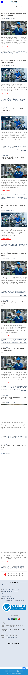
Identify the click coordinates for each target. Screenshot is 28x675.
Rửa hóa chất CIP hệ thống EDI (19, 387)
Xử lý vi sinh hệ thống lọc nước (18, 293)
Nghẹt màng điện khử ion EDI (17, 244)
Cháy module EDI (18, 51)
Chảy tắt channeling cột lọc (6, 99)
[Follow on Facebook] (9, 619)
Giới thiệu (4, 584)
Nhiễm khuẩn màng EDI (19, 292)
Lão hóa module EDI (8, 387)
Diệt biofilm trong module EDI (21, 291)
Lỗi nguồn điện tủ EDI (11, 52)
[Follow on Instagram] (12, 619)
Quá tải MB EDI (8, 568)
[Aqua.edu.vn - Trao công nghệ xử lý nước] (14, 2)
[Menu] (2, 2)
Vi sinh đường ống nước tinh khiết (18, 149)
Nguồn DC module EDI (20, 52)
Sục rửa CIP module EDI (15, 439)
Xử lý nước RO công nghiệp (16, 568)
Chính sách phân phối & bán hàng (10, 591)
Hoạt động (4, 587)
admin (15, 18)
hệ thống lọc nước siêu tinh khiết (7, 567)
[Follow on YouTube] (19, 619)
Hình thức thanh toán (7, 596)
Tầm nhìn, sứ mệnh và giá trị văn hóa (10, 589)
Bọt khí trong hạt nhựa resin (20, 98)
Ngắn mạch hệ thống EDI (10, 340)
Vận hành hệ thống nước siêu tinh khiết (17, 245)
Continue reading (6, 46)
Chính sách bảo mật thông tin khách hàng (14, 600)
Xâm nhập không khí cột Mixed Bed (19, 100)
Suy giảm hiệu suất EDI (16, 389)
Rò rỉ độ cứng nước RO (5, 439)
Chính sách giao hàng (7, 593)
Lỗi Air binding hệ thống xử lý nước (18, 99)
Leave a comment (23, 53)
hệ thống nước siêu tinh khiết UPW (7, 292)
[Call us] (16, 619)
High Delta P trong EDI (7, 244)
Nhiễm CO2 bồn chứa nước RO (12, 197)
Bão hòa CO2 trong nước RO (21, 566)
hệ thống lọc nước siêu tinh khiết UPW (19, 437)
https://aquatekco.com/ (12, 637)
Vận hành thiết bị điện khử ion (12, 342)
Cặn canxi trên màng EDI (20, 436)
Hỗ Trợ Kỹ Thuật (8, 51)
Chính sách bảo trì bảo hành (8, 598)
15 (19, 574)
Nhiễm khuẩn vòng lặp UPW (8, 147)
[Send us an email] (14, 619)
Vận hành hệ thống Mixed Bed (6, 100)
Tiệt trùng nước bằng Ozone (19, 147)
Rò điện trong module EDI (20, 340)
